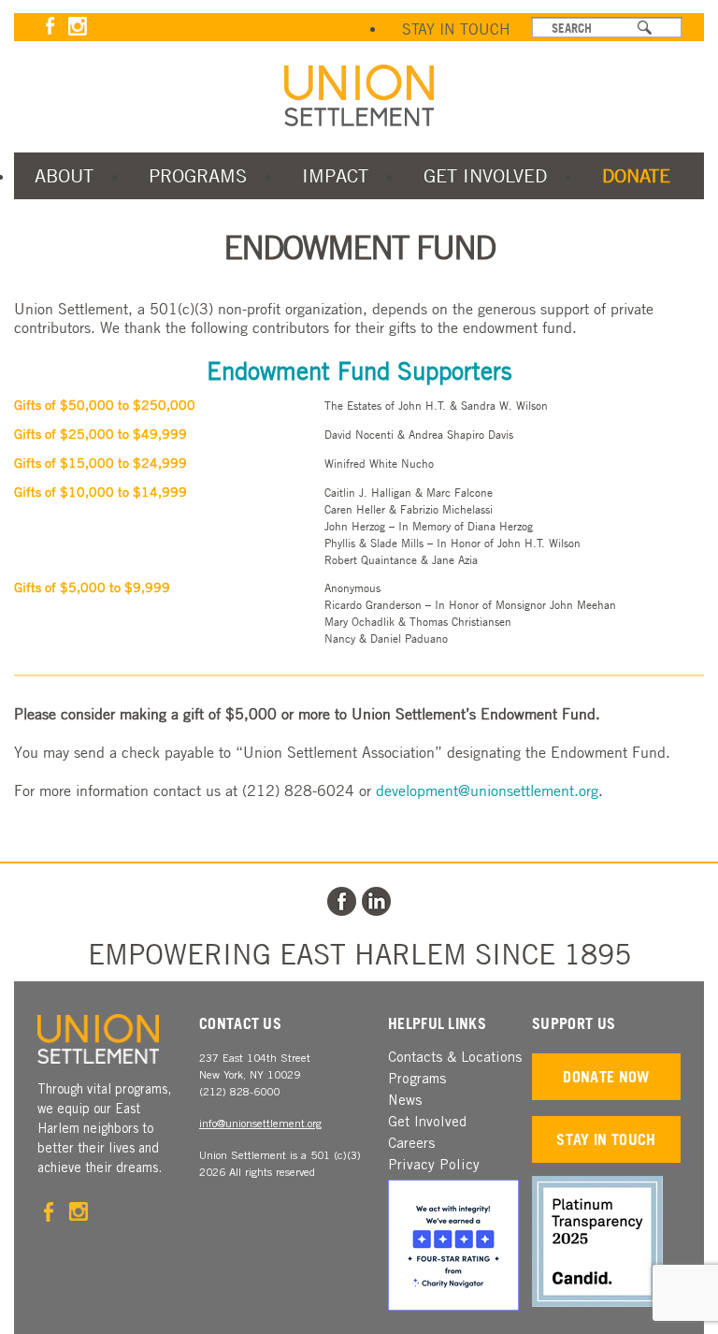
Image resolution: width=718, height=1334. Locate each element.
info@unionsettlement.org (260, 1124)
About (64, 175)
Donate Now (606, 1076)
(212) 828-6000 (239, 1092)
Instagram (77, 25)
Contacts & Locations (455, 1058)
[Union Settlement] (359, 95)
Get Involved (485, 175)
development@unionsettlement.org (487, 790)
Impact (335, 175)
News (405, 1102)
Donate (636, 175)
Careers (411, 1145)
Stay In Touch (456, 29)
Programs (198, 175)
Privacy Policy (434, 1166)
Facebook (50, 25)
